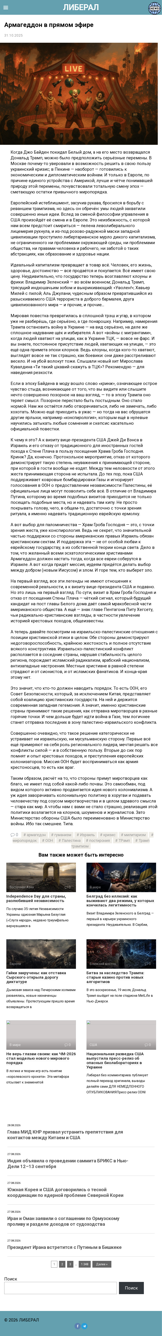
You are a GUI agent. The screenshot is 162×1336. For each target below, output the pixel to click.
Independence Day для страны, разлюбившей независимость (36, 898)
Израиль (87, 835)
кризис (109, 835)
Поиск (10, 1278)
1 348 (84, 1264)
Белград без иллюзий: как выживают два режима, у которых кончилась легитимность (120, 901)
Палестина (71, 840)
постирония (99, 840)
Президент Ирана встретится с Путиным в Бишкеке (64, 1247)
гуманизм (62, 835)
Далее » (102, 1264)
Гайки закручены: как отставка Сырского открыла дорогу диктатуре (36, 977)
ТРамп (124, 840)
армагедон (36, 835)
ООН (49, 840)
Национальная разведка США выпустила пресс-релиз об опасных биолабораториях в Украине (115, 1060)
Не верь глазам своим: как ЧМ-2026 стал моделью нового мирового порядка (41, 1058)
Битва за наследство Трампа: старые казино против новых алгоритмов (115, 977)
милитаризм (135, 835)
